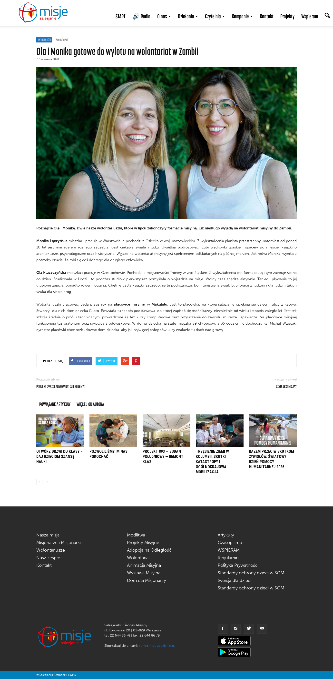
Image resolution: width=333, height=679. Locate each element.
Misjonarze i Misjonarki (58, 542)
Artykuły (226, 535)
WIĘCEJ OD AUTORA (90, 404)
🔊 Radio (141, 16)
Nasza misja (47, 535)
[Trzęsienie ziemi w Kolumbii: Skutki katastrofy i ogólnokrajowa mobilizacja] (220, 430)
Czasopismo (230, 542)
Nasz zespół (48, 557)
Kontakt (267, 16)
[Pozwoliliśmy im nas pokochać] (113, 430)
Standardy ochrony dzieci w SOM (251, 588)
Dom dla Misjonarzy (146, 580)
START (121, 16)
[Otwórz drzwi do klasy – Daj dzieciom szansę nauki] (60, 430)
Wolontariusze (50, 550)
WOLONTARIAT (62, 40)
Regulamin (228, 557)
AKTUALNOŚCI (44, 40)
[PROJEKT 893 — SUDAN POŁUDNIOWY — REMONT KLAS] (166, 430)
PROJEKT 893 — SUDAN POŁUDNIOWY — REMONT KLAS (163, 456)
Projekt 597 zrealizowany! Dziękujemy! (60, 386)
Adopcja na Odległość (149, 550)
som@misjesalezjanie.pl (157, 646)
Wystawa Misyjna (143, 573)
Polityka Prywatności (238, 565)
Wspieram (309, 16)
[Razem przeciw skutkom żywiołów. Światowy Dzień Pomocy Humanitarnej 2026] (273, 430)
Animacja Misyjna (144, 565)
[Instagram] (236, 629)
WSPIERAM (229, 550)
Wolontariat (138, 557)
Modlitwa (136, 535)
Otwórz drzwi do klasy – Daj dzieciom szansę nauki (59, 456)
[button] (327, 16)
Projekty (287, 16)
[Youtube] (262, 629)
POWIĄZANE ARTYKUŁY (55, 404)
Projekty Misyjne (143, 542)
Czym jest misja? (286, 386)
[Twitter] (249, 629)
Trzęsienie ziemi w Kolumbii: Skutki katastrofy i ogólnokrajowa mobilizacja (212, 461)
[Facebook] (222, 629)
